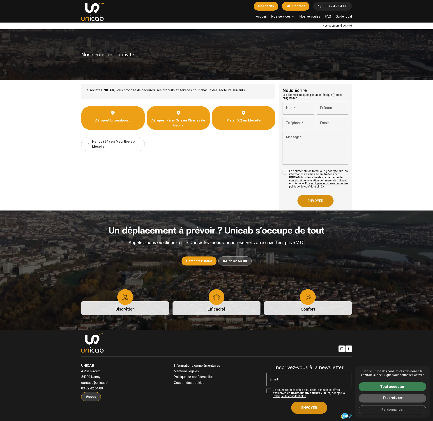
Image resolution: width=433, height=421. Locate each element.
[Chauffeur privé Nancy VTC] (92, 11)
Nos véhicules (309, 16)
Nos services (281, 16)
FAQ (328, 16)
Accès (91, 397)
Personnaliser (392, 410)
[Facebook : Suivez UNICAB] (348, 348)
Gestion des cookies (189, 383)
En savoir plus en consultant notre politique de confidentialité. (318, 185)
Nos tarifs (266, 6)
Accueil (261, 16)
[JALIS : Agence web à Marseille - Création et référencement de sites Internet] (346, 416)
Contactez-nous (199, 261)
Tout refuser (392, 398)
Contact (298, 6)
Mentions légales (186, 371)
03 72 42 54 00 (335, 6)
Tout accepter (392, 386)
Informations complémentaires (197, 366)
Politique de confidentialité (193, 377)
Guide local (344, 16)
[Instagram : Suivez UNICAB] (342, 348)
